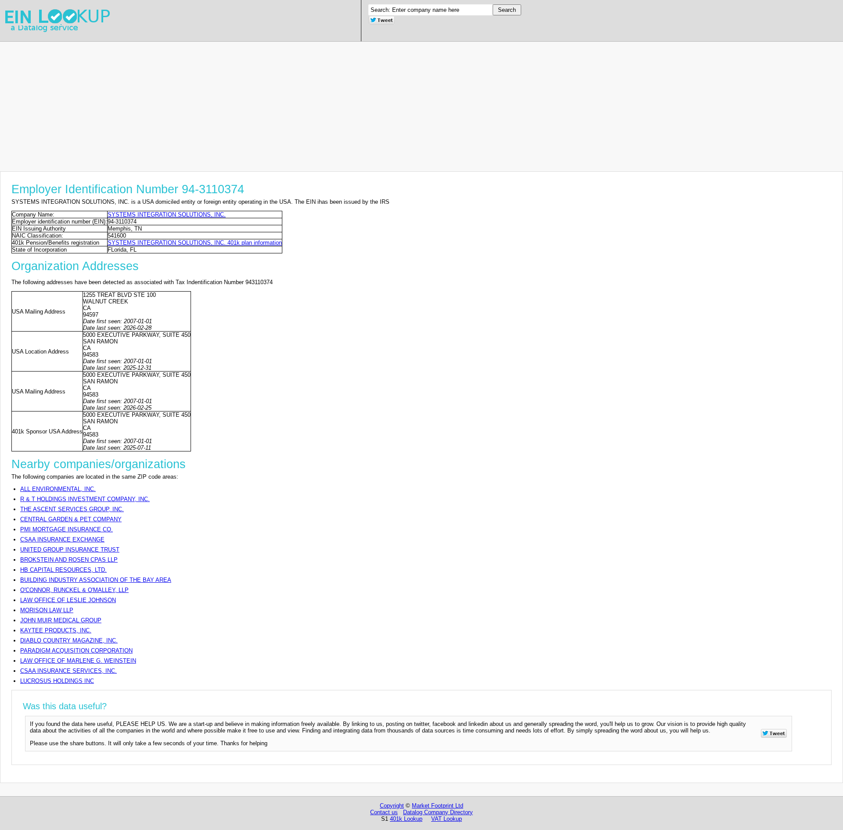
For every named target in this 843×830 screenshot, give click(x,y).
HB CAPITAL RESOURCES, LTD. (63, 570)
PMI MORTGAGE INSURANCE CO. (66, 529)
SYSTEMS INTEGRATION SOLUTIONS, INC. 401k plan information (195, 242)
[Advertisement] (263, 103)
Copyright (392, 805)
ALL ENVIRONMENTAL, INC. (58, 489)
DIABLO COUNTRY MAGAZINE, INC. (69, 640)
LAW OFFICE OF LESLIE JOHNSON (68, 600)
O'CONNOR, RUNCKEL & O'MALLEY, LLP (74, 590)
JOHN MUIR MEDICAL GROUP (60, 620)
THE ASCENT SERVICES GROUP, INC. (72, 509)
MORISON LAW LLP (46, 610)
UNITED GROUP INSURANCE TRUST (69, 549)
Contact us (384, 812)
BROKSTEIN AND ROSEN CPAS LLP (69, 559)
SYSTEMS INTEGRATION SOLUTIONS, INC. (167, 214)
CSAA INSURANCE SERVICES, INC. (68, 671)
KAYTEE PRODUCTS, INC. (55, 630)
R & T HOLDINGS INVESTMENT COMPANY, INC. (85, 499)
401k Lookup (406, 819)
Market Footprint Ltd (437, 805)
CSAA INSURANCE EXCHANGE (62, 539)
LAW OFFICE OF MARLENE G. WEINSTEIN (78, 660)
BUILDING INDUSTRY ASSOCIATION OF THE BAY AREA (95, 580)
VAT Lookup (446, 819)
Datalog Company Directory (438, 812)
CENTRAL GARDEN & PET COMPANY (71, 519)
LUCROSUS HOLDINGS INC (57, 681)
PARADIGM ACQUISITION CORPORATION (76, 650)
